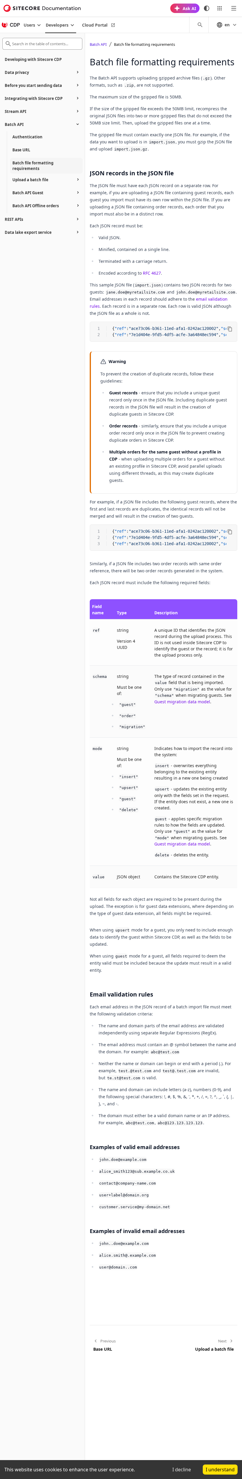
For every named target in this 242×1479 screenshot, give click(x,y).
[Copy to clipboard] (229, 329)
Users (29, 25)
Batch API (98, 44)
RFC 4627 (152, 273)
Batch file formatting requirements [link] (144, 44)
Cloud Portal (94, 25)
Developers (57, 25)
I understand (220, 1469)
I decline (181, 1469)
